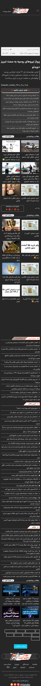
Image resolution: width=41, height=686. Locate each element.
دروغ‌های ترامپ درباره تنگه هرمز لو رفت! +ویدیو (23, 497)
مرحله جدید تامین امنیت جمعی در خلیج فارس (23, 435)
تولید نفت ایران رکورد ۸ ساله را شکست (26, 461)
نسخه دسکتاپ (20, 646)
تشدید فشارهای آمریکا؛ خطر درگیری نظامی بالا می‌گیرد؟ (21, 362)
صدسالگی (26, 664)
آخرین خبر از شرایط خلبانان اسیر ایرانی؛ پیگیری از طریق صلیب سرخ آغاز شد (22, 357)
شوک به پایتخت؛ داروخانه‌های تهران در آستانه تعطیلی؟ (21, 493)
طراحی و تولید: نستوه (18, 681)
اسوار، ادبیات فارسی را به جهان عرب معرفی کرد (24, 412)
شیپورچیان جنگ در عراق (30, 431)
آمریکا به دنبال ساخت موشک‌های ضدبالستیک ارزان (22, 439)
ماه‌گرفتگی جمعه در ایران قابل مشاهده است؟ (24, 392)
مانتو (37, 631)
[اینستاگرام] (18, 684)
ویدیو (28, 49)
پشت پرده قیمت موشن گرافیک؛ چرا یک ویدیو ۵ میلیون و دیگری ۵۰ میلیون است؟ (21, 552)
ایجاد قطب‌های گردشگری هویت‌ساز (27, 485)
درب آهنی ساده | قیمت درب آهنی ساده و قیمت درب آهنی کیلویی (22, 567)
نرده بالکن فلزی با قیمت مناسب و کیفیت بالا (24, 563)
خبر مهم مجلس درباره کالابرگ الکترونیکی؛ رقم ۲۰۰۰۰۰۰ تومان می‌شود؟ (20, 381)
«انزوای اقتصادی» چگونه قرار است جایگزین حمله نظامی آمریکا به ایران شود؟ (23, 129)
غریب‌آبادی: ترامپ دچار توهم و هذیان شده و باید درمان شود (19, 447)
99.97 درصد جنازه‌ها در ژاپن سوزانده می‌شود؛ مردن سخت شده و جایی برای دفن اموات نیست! (22, 103)
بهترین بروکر (18, 635)
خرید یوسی (36, 635)
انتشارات (22, 667)
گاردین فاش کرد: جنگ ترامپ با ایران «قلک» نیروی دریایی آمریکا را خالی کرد (21, 514)
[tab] (33, 338)
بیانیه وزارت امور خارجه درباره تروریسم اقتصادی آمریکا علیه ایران (21, 456)
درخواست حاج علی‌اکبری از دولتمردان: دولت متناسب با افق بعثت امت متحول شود (21, 466)
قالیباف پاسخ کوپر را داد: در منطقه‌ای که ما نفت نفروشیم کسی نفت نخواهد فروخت (21, 480)
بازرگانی (34, 527)
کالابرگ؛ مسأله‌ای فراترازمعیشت (28, 471)
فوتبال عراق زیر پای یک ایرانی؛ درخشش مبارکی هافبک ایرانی (19, 535)
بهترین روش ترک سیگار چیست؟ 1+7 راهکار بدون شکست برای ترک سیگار (22, 546)
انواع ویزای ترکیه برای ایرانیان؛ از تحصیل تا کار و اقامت (21, 531)
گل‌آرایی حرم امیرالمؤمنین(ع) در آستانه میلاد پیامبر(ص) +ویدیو (22, 508)
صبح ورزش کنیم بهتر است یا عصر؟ (27, 408)
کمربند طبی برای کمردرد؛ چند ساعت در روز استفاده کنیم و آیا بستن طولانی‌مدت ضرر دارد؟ (20, 540)
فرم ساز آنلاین (20, 631)
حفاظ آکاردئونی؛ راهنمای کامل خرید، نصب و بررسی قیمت (20, 576)
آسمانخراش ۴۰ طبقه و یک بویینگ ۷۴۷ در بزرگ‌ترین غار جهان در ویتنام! (22, 374)
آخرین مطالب (32, 404)
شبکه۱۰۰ (34, 664)
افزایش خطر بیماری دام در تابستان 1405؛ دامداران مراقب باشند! (22, 558)
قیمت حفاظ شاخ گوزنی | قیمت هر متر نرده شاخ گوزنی (21, 572)
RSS (8, 667)
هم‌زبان (17, 664)
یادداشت (31, 667)
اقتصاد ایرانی (27, 635)
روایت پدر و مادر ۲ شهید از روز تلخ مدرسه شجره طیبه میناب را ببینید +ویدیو (21, 502)
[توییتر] (15, 684)
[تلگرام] (11, 684)
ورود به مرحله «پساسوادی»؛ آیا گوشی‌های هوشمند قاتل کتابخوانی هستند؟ (21, 110)
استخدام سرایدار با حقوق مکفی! (28, 451)
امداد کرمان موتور (10, 631)
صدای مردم (7, 664)
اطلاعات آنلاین (20, 10)
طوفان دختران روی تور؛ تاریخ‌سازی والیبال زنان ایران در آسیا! (20, 427)
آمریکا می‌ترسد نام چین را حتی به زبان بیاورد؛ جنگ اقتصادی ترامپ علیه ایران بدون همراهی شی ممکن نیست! (21, 96)
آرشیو (14, 667)
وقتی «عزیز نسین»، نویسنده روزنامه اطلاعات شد (23, 443)
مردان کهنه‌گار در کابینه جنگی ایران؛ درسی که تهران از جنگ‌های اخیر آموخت (22, 123)
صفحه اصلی (35, 49)
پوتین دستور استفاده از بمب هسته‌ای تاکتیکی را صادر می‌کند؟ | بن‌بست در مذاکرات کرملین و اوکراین (23, 387)
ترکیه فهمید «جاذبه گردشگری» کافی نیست (24, 475)
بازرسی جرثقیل (30, 631)
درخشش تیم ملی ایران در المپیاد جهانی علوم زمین (22, 416)
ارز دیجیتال (10, 635)
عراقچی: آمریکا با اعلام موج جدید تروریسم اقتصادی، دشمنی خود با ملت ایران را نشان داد (21, 398)
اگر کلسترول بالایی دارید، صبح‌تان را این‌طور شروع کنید (21, 489)
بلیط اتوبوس (35, 639)
